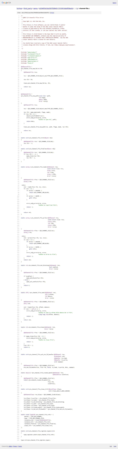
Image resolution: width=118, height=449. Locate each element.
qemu (35, 8)
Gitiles (10, 446)
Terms (20, 446)
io (77, 8)
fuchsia (19, 8)
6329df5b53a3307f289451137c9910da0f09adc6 (56, 8)
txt (111, 446)
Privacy (15, 446)
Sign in (114, 3)
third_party (27, 8)
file (52, 12)
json (115, 446)
